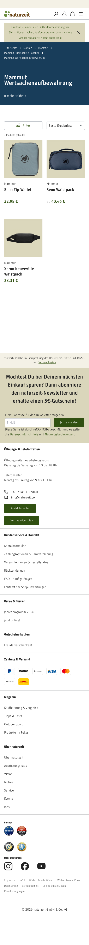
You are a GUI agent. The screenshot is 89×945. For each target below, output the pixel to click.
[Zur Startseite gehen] (26, 13)
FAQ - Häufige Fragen (18, 578)
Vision (8, 774)
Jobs (7, 807)
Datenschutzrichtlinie (24, 434)
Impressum (10, 880)
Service (9, 790)
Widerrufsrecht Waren (41, 880)
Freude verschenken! (18, 645)
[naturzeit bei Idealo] (9, 830)
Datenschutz (11, 885)
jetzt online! (12, 620)
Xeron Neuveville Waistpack (19, 271)
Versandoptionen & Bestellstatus (26, 562)
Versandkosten (47, 362)
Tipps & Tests (13, 716)
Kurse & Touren (14, 601)
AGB (22, 880)
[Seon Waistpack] (65, 159)
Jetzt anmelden (69, 422)
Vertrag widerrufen (22, 520)
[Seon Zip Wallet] (23, 159)
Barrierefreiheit (30, 885)
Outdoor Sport (13, 724)
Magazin (10, 697)
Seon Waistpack (60, 190)
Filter (26, 125)
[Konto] (64, 14)
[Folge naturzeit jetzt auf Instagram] (8, 868)
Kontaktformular (20, 508)
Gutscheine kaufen (17, 634)
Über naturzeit (14, 746)
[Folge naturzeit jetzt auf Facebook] (25, 868)
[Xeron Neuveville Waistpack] (23, 238)
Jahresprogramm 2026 (19, 612)
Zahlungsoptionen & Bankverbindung (28, 554)
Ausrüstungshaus (15, 765)
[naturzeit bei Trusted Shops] (9, 846)
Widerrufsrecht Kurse (68, 880)
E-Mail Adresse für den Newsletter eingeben (34, 415)
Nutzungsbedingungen (59, 434)
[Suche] (56, 14)
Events (8, 798)
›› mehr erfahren (15, 95)
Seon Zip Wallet (17, 190)
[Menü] (81, 14)
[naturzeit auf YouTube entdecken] (41, 868)
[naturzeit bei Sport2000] (21, 830)
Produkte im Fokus (16, 732)
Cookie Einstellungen (54, 885)
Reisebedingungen (14, 891)
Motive (8, 782)
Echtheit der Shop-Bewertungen (25, 587)
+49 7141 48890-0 (24, 492)
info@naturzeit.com (24, 497)
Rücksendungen (14, 570)
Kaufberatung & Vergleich (21, 707)
